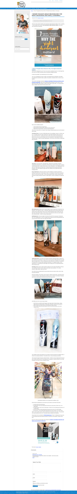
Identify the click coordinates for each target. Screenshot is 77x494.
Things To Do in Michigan (43, 8)
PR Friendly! (60, 0)
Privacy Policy (56, 0)
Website (34, 481)
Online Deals (37, 8)
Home (50, 0)
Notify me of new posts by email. (38, 485)
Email (34, 477)
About (53, 0)
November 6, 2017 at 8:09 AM (37, 454)
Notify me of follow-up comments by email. (40, 483)
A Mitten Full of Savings (29, 491)
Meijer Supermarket (20, 8)
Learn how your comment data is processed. (53, 489)
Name (34, 474)
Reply (33, 457)
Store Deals (33, 8)
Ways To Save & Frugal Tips (27, 8)
